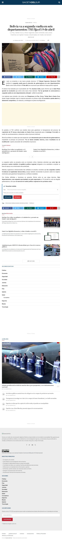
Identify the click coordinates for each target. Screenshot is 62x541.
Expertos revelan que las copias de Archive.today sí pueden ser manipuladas (27, 403)
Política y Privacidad (41, 533)
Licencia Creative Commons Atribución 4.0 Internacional (28, 453)
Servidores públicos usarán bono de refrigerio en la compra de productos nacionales (30, 393)
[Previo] (29, 157)
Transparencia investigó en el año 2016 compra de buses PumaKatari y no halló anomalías (31, 398)
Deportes (4, 300)
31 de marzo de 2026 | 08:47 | (32, 40)
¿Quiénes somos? (12, 533)
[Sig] (32, 157)
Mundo (4, 304)
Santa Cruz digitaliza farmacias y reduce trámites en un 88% (19, 231)
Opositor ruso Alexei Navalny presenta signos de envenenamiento (24, 408)
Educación (5, 285)
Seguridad (5, 276)
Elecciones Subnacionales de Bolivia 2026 (17, 203)
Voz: (4, 189)
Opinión (4, 292)
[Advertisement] (31, 10)
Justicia (4, 282)
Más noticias (31, 261)
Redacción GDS (19, 40)
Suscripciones (30, 533)
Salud (3, 295)
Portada (4, 533)
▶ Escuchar (8, 197)
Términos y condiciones (7, 535)
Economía (4, 273)
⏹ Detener (17, 197)
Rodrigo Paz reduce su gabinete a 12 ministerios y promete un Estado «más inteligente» (14, 151)
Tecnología (5, 307)
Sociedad (4, 279)
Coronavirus (6, 297)
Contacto (22, 533)
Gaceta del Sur (28, 22)
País (3, 288)
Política (35, 22)
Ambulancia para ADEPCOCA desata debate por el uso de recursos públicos (21, 246)
